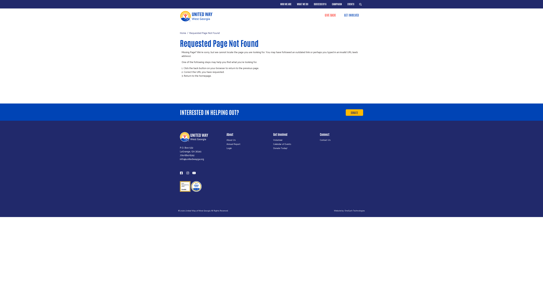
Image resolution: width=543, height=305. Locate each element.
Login (229, 148)
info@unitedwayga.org (192, 159)
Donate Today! (280, 148)
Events (350, 4)
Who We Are (285, 4)
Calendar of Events (282, 144)
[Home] (225, 16)
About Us (231, 140)
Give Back (330, 15)
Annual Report (233, 144)
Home (183, 33)
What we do (302, 4)
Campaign (337, 4)
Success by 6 (320, 4)
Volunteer (278, 140)
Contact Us (325, 140)
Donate (354, 112)
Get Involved (351, 15)
